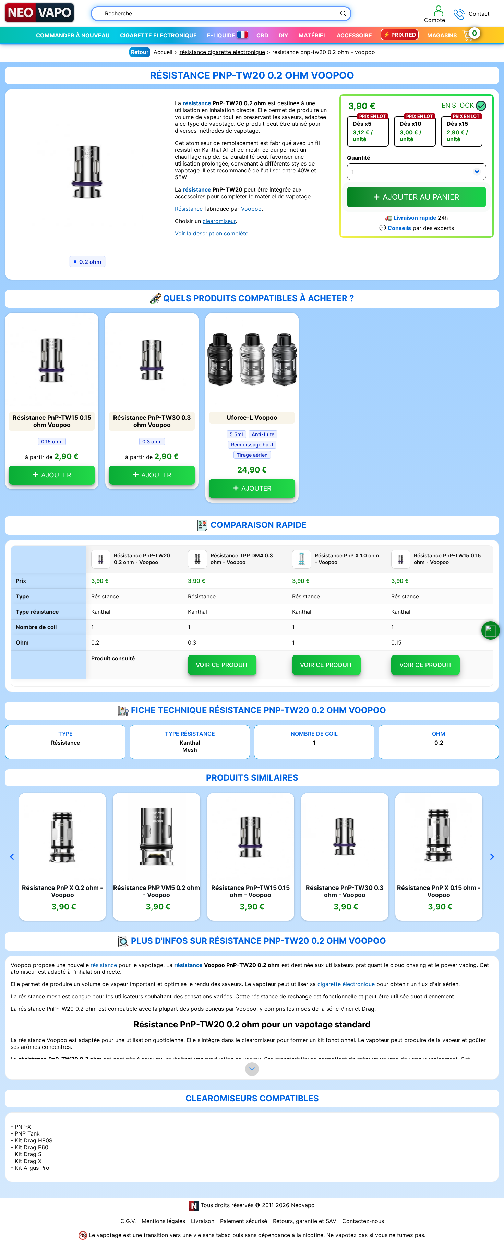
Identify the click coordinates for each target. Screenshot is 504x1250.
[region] (252, 616)
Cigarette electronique (158, 35)
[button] (491, 630)
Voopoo (251, 208)
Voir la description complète (211, 233)
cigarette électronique (346, 984)
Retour (139, 52)
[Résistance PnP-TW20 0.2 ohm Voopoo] (87, 170)
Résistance (189, 208)
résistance (197, 103)
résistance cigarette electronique (222, 52)
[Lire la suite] (252, 1069)
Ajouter (55, 475)
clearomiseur (219, 221)
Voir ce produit (222, 665)
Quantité (358, 157)
